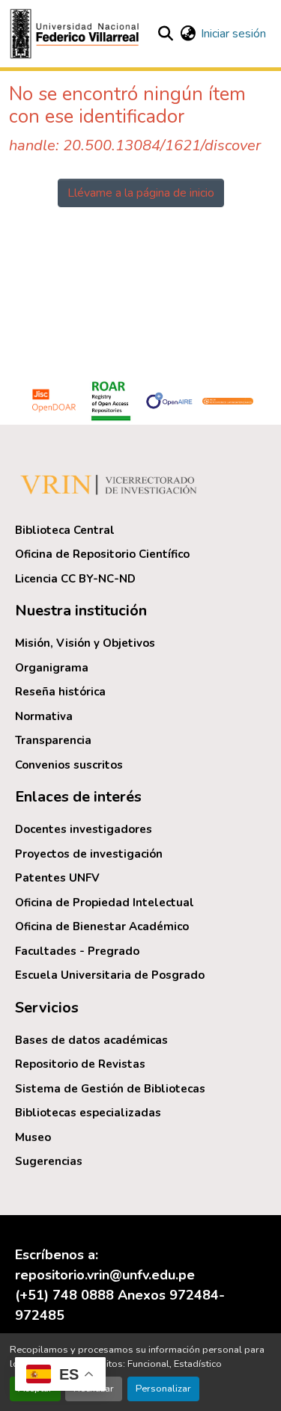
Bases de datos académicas (91, 1040)
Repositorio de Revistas (80, 1064)
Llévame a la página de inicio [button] (140, 193)
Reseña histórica (60, 691)
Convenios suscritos (69, 764)
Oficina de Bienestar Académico (102, 926)
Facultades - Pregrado (77, 951)
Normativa (44, 716)
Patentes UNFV (57, 877)
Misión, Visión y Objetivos (85, 643)
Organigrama (51, 667)
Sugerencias (48, 1161)
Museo (33, 1137)
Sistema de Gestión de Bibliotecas (110, 1088)
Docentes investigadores (83, 829)
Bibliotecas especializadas (88, 1112)
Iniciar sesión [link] (233, 33)
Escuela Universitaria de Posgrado (110, 975)
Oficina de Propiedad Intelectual (104, 902)
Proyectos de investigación (89, 853)
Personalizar (163, 1388)
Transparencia (53, 740)
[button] (76, 33)
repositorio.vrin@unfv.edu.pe (105, 1275)
